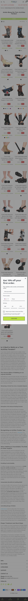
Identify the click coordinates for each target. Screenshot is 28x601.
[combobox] (6, 299)
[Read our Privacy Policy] (24, 314)
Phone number (6, 295)
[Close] (25, 278)
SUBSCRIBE (14, 318)
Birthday (5, 303)
